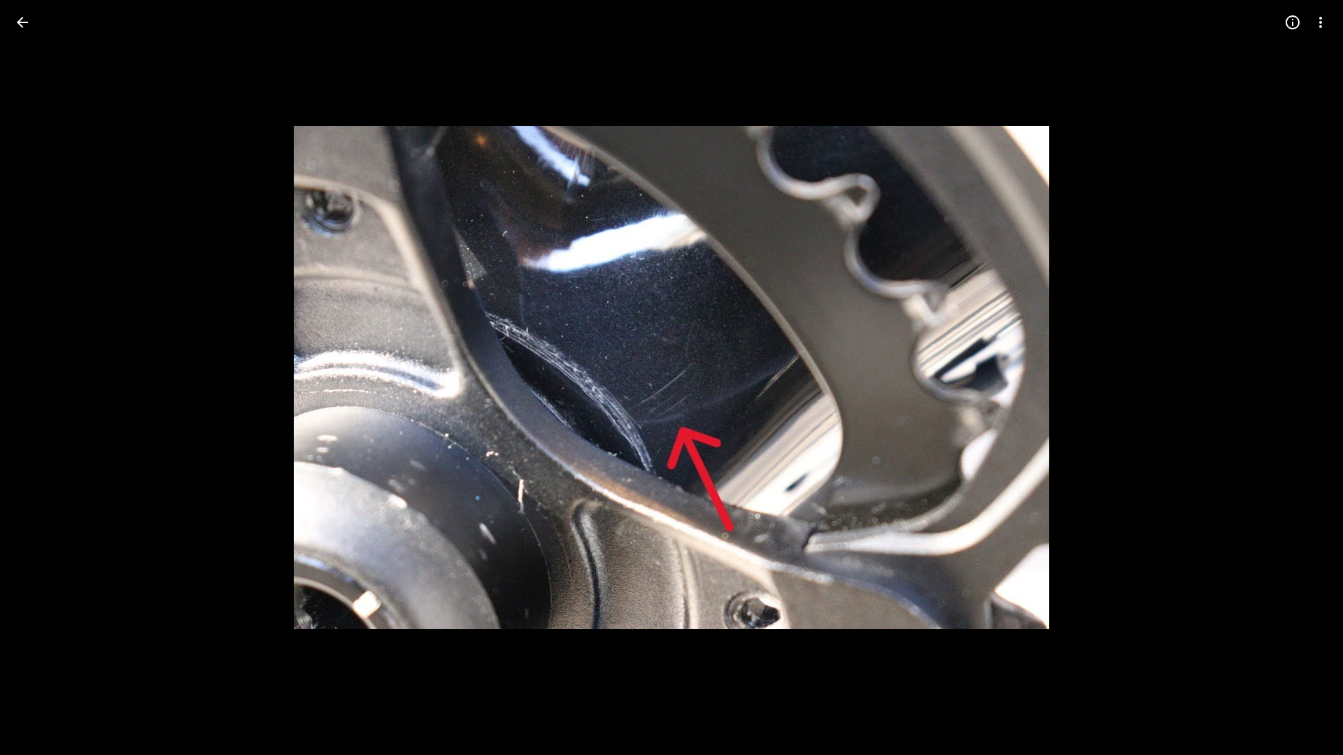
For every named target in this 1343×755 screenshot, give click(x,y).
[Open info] (1293, 22)
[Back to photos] (22, 22)
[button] (39, 377)
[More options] (1321, 22)
